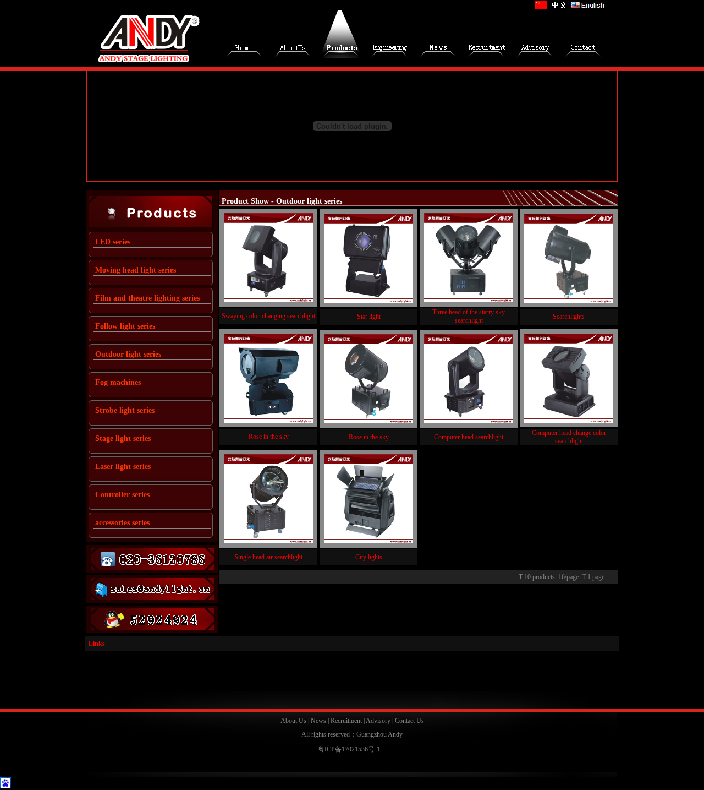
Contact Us (409, 720)
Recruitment (346, 720)
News (318, 720)
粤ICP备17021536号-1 (349, 749)
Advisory (378, 720)
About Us (293, 720)
